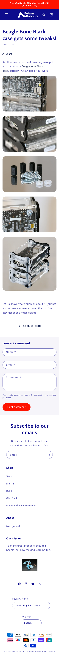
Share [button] (9, 53)
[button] (6, 14)
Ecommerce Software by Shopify (40, 651)
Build (9, 490)
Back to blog (32, 326)
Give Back (12, 498)
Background (13, 526)
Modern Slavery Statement (21, 505)
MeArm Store (18, 651)
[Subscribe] (49, 455)
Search (10, 476)
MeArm (10, 483)
